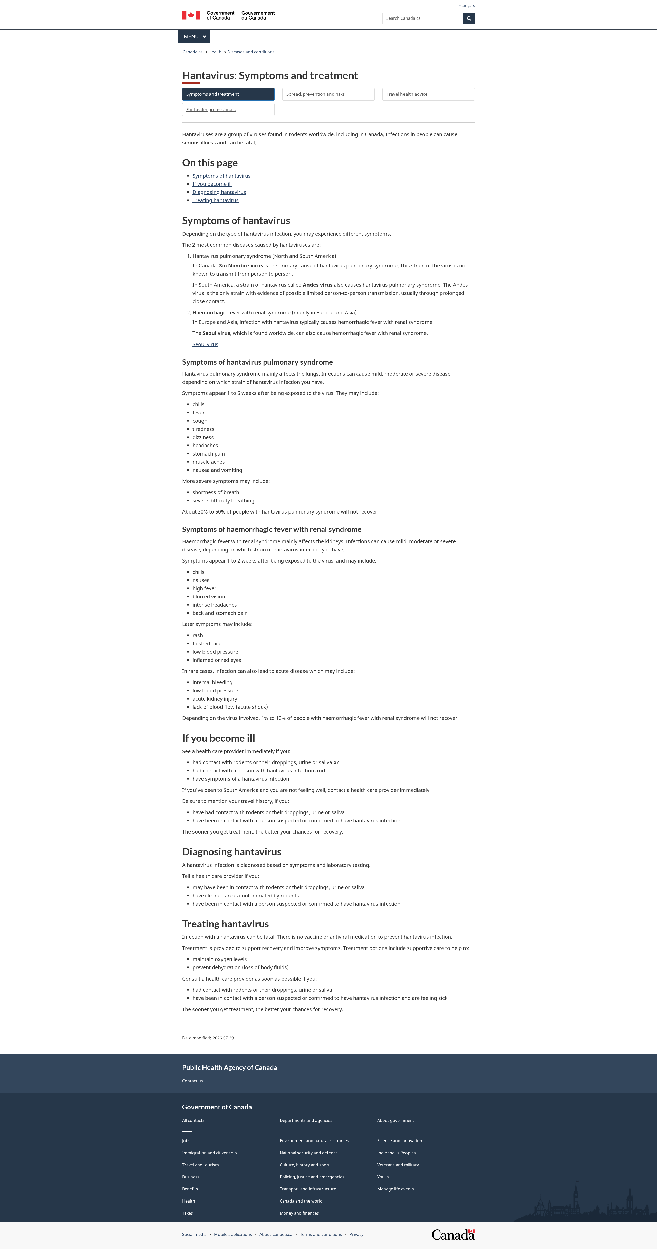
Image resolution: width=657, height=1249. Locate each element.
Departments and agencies (306, 1120)
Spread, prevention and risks (315, 94)
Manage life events (395, 1189)
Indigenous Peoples (396, 1153)
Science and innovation (399, 1141)
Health (215, 52)
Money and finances (299, 1213)
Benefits (190, 1189)
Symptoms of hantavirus (221, 175)
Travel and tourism (200, 1165)
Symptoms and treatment (212, 94)
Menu (192, 36)
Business (190, 1177)
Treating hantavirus (215, 200)
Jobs (186, 1141)
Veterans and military (398, 1165)
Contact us (192, 1081)
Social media (194, 1234)
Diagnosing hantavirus (219, 192)
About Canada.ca (275, 1234)
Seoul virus (205, 344)
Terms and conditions (321, 1234)
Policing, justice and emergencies (312, 1177)
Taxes (187, 1213)
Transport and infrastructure (308, 1189)
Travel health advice (407, 94)
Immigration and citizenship (209, 1153)
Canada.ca (193, 52)
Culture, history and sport (305, 1165)
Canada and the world (301, 1201)
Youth (383, 1177)
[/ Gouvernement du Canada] (228, 16)
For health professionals (211, 109)
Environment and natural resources (314, 1141)
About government (395, 1120)
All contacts (193, 1120)
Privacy (356, 1234)
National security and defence (309, 1153)
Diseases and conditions (251, 52)
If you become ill (212, 183)
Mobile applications (233, 1234)
